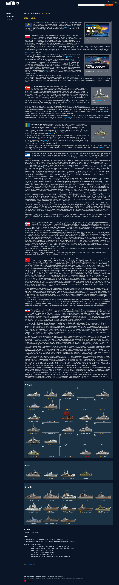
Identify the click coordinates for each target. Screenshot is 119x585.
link (108, 38)
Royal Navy (72, 59)
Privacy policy (26, 576)
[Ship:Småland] (33, 451)
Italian (84, 106)
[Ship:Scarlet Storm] (68, 416)
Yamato (83, 7)
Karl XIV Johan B (50, 524)
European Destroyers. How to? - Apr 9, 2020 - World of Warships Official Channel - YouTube (48, 541)
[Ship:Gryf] (33, 472)
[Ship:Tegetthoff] (50, 494)
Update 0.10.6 (70, 27)
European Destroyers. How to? (93, 25)
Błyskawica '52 (68, 445)
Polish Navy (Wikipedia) (37, 547)
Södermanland (85, 456)
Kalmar (33, 410)
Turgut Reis (68, 512)
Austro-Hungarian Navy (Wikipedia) (40, 549)
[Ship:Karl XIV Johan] (102, 506)
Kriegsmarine (68, 56)
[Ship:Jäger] (50, 439)
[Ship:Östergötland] (68, 427)
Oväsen (68, 456)
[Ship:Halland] (85, 439)
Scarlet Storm (68, 421)
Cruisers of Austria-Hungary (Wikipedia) (42, 552)
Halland (45, 140)
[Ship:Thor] (68, 518)
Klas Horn (68, 398)
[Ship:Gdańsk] (102, 439)
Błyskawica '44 (51, 433)
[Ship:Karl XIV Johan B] (50, 518)
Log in (108, 1)
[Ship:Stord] (68, 404)
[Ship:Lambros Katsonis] (85, 427)
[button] (97, 30)
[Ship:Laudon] (85, 494)
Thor (68, 524)
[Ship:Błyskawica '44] (50, 427)
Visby (86, 398)
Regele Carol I (68, 478)
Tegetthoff (51, 500)
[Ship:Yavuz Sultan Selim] (33, 494)
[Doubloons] (36, 410)
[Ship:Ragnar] (50, 451)
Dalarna (103, 456)
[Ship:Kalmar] (33, 404)
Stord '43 (51, 421)
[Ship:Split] (102, 416)
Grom (103, 410)
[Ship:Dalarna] (102, 451)
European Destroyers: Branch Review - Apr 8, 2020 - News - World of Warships (45, 539)
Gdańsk (103, 445)
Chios (103, 500)
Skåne (86, 410)
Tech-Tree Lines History (31, 532)
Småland (99, 138)
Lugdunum (34, 512)
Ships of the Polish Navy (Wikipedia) (58, 547)
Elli (51, 478)
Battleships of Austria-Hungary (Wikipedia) (42, 554)
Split (104, 421)
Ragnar (51, 456)
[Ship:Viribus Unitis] (100, 94)
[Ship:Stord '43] (50, 416)
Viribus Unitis (98, 100)
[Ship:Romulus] (50, 392)
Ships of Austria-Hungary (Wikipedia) (64, 549)
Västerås (51, 410)
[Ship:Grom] (102, 404)
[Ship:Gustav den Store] (85, 506)
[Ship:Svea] (85, 472)
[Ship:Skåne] (85, 404)
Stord (68, 410)
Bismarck (47, 70)
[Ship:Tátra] (33, 392)
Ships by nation (32, 564)
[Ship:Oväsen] (68, 451)
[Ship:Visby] (85, 392)
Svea (85, 478)
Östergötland (68, 433)
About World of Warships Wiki (35, 576)
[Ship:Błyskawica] (33, 416)
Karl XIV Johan (103, 512)
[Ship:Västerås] (50, 404)
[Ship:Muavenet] (102, 392)
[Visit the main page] (12, 5)
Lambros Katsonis (86, 433)
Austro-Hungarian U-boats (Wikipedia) (41, 550)
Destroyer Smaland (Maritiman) (32, 544)
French (26, 108)
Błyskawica (66, 61)
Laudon (86, 500)
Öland (86, 421)
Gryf (26, 52)
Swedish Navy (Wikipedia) (38, 556)
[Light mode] (113, 2)
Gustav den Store (86, 512)
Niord (33, 524)
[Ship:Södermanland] (85, 451)
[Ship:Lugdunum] (33, 506)
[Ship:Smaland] (100, 131)
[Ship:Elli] (50, 472)
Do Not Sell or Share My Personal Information (55, 576)
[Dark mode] (116, 2)
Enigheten (52, 512)
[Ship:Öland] (85, 416)
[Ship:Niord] (33, 518)
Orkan (34, 433)
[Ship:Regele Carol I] (68, 472)
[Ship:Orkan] (33, 427)
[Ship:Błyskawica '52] (68, 439)
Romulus (51, 398)
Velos (102, 433)
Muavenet (103, 398)
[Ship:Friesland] (33, 439)
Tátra (34, 398)
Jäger (50, 445)
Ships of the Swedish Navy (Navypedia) (59, 556)
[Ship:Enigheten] (50, 506)
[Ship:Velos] (102, 427)
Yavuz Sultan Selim (34, 500)
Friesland (33, 445)
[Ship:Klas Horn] (68, 392)
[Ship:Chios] (102, 494)
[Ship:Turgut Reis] (68, 506)
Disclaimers (44, 576)
